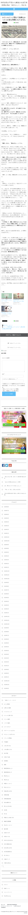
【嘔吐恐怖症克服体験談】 (12, 904)
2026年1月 (6, 533)
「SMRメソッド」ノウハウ (10, 700)
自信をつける (7, 836)
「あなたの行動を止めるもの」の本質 (12, 481)
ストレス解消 (7, 719)
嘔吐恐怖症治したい (8, 768)
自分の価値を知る (8, 844)
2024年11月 (6, 574)
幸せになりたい (7, 787)
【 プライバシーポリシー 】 (6, 906)
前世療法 (6, 760)
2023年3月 (6, 650)
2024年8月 (6, 586)
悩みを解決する (7, 802)
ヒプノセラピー (16, 327)
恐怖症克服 (8, 328)
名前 (3, 374)
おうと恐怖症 (7, 704)
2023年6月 (6, 639)
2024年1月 (6, 612)
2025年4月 (6, 556)
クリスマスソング (8, 711)
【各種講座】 (3, 907)
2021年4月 (6, 658)
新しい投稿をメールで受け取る (10, 390)
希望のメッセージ (8, 783)
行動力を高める (7, 863)
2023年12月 (6, 616)
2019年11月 (6, 684)
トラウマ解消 (7, 723)
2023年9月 (6, 627)
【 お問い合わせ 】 (17, 906)
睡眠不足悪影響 (7, 821)
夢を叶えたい (7, 776)
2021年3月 (6, 661)
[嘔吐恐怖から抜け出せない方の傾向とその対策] (6, 309)
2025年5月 (6, 552)
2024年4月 (6, 601)
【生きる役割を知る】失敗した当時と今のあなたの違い (15, 494)
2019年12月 (6, 680)
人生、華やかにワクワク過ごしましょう (12, 485)
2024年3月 (6, 605)
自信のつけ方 (7, 832)
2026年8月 (6, 506)
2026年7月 (6, 510)
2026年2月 (6, 529)
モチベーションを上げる (9, 730)
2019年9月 (6, 688)
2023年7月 (6, 635)
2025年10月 (6, 540)
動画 (5, 764)
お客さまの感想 (7, 707)
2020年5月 (6, 673)
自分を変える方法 (8, 847)
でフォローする (15, 343)
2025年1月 (6, 567)
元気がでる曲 (7, 757)
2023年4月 (6, 646)
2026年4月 (6, 521)
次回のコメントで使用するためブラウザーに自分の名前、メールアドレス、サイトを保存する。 (13, 385)
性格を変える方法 (8, 791)
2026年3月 (6, 525)
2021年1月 (6, 665)
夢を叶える (6, 779)
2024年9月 (6, 582)
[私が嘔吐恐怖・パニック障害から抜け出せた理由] (18, 296)
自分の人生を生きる (8, 840)
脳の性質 (6, 828)
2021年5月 (6, 654)
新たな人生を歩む (8, 806)
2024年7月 (6, 590)
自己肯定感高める (8, 851)
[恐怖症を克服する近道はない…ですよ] (6, 296)
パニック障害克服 (7, 327)
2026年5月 (6, 518)
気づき (5, 813)
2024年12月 (6, 571)
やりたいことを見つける (9, 734)
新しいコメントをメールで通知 (10, 389)
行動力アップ (7, 859)
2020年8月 (6, 669)
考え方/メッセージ (8, 14)
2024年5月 (6, 597)
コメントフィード (8, 892)
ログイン (6, 884)
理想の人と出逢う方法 (9, 817)
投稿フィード (7, 888)
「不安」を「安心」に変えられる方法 (12, 489)
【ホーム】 (3, 904)
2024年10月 (6, 578)
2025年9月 (6, 544)
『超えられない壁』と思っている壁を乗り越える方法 (15, 477)
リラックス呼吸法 (8, 738)
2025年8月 (6, 548)
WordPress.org (7, 895)
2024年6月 (6, 593)
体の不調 (6, 753)
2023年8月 (6, 631)
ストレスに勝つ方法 (8, 715)
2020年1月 (6, 677)
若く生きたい (7, 855)
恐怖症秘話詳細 (7, 798)
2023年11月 (6, 620)
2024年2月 (6, 608)
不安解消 (6, 741)
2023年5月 (6, 643)
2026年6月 (6, 514)
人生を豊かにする (8, 749)
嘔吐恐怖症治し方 (8, 772)
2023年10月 (6, 624)
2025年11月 (6, 537)
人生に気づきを (7, 745)
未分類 (5, 810)
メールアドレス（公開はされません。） (9, 379)
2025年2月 (6, 563)
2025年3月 (6, 559)
